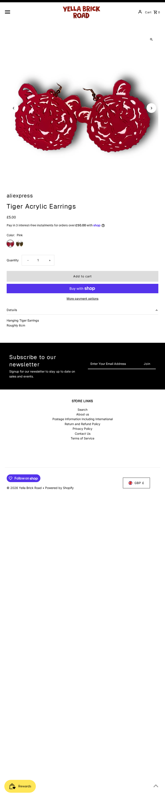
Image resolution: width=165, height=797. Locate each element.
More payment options (82, 298)
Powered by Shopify (59, 488)
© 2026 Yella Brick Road (25, 488)
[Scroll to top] (156, 786)
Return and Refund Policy (82, 424)
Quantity (13, 260)
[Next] (151, 108)
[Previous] (13, 108)
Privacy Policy (82, 428)
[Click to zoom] (151, 39)
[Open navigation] (31, 11)
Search (82, 409)
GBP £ (139, 483)
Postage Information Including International (82, 419)
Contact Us (82, 433)
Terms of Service (82, 438)
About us (82, 414)
